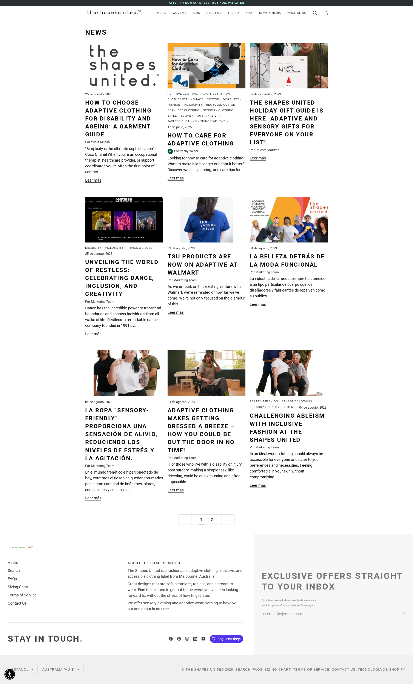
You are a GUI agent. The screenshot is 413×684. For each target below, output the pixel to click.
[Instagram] (187, 639)
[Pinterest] (179, 639)
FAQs (12, 578)
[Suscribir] (401, 613)
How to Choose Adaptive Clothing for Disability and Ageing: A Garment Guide (118, 118)
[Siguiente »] (228, 519)
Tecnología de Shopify (381, 669)
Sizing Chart (18, 587)
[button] (161, 13)
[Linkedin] (195, 639)
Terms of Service (22, 595)
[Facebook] (171, 639)
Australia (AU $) (58, 669)
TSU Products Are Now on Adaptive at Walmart (203, 264)
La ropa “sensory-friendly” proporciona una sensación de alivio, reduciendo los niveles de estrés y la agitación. (121, 434)
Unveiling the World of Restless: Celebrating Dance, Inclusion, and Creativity (122, 278)
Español (19, 669)
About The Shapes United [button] (154, 563)
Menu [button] (13, 563)
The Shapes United (205, 669)
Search (14, 570)
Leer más (93, 180)
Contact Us (17, 603)
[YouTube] (203, 639)
